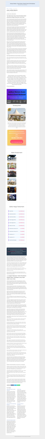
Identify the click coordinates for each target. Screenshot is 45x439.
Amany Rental (9, 101)
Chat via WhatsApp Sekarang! (16, 142)
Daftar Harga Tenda (20, 101)
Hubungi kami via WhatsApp (11, 251)
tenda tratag (19, 389)
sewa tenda (10, 8)
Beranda (7, 8)
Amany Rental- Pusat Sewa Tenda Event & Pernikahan (22, 3)
